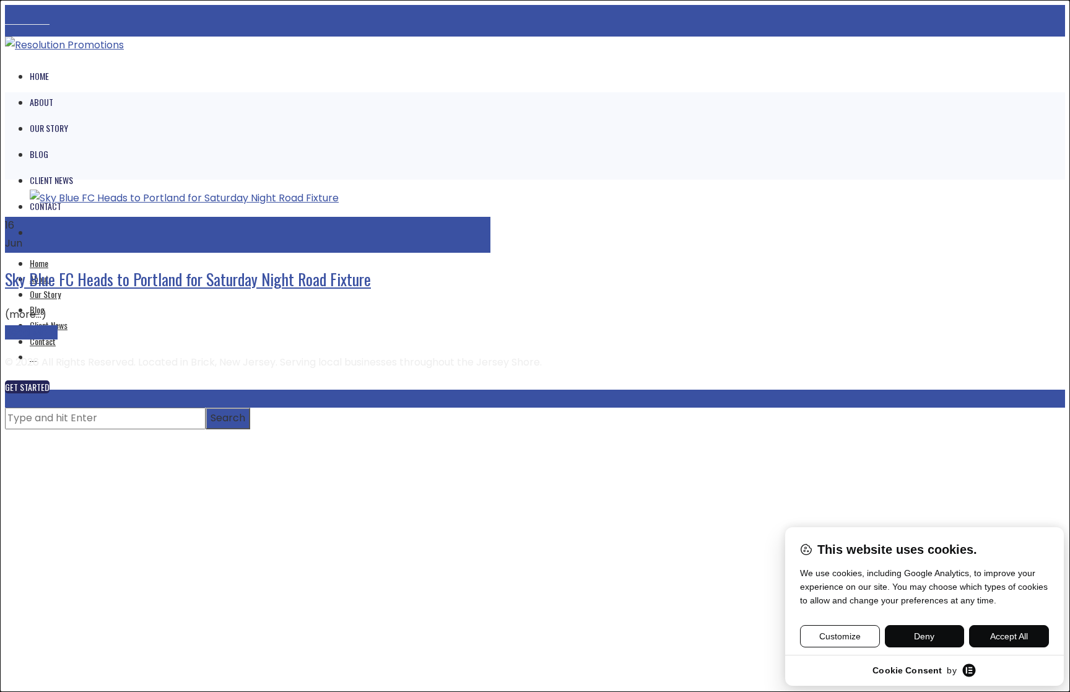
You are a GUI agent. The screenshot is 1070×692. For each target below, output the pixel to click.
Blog (39, 153)
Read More (31, 332)
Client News (51, 179)
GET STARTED (27, 386)
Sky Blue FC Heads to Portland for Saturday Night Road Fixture (188, 279)
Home (39, 75)
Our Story (49, 127)
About (41, 101)
